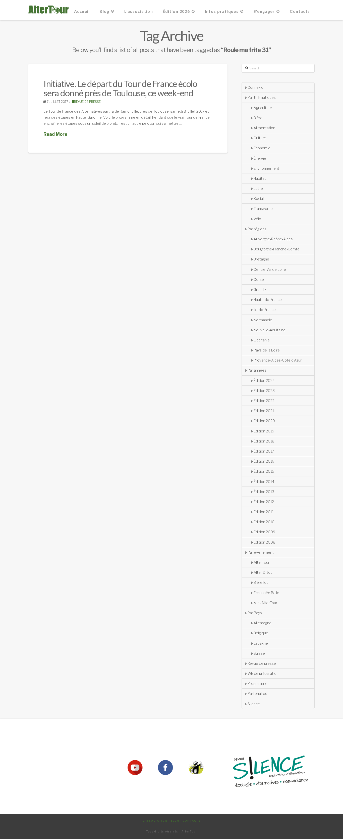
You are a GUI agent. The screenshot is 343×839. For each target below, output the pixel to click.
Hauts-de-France (268, 299)
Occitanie (262, 340)
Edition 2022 (264, 401)
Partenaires (257, 693)
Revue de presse (87, 102)
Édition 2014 (264, 481)
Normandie (263, 320)
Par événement (261, 552)
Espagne (261, 643)
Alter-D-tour (264, 572)
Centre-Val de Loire (270, 269)
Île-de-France (265, 309)
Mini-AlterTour (265, 603)
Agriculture (263, 108)
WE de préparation (263, 673)
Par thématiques (262, 97)
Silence (254, 704)
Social (259, 198)
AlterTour (261, 562)
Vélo (257, 219)
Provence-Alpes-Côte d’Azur (278, 360)
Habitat (260, 178)
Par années (257, 370)
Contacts (192, 820)
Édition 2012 (264, 502)
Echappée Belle (266, 593)
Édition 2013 (264, 492)
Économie (262, 148)
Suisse (259, 653)
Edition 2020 (264, 421)
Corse (259, 279)
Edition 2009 (264, 532)
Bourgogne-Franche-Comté (277, 249)
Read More (55, 134)
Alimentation (264, 128)
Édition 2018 (264, 441)
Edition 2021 (264, 411)
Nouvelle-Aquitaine (269, 330)
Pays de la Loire (267, 350)
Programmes (258, 683)
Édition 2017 (264, 451)
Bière (258, 118)
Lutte (258, 188)
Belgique (261, 633)
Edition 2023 (264, 390)
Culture (260, 138)
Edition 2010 (264, 522)
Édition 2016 (264, 461)
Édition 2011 (263, 512)
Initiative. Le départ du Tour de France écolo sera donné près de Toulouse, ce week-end (120, 88)
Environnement (266, 168)
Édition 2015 (264, 471)
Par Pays (255, 613)
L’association (154, 820)
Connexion (256, 87)
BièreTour (262, 582)
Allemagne (262, 623)
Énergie (260, 158)
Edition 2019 (264, 431)
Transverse (263, 208)
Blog (175, 820)
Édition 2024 (264, 380)
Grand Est (262, 289)
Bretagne (261, 259)
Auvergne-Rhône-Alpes (273, 239)
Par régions (257, 229)
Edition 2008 (264, 542)
